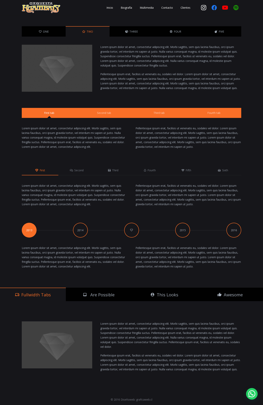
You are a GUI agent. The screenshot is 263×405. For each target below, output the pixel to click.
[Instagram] (203, 7)
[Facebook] (214, 7)
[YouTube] (225, 7)
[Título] (235, 7)
